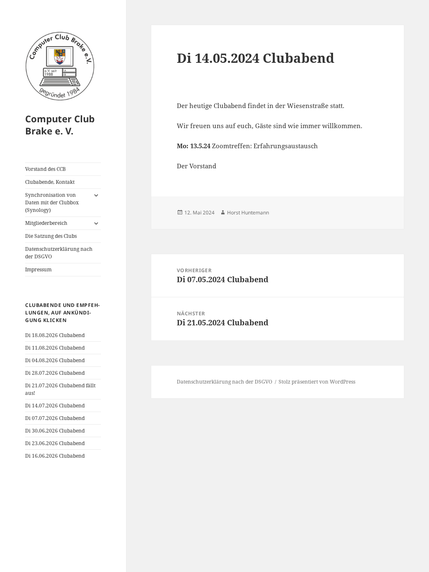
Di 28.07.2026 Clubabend (55, 372)
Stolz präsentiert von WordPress (317, 381)
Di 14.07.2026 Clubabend (55, 405)
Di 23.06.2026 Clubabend (55, 443)
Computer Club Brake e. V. (60, 124)
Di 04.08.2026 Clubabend (55, 360)
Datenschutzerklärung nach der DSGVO (59, 252)
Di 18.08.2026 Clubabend (55, 335)
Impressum (38, 269)
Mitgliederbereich (46, 223)
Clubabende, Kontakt (50, 182)
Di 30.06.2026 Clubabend (55, 430)
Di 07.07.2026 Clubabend (55, 418)
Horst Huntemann (248, 212)
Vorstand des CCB (45, 169)
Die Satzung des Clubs (51, 236)
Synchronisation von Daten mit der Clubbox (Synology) (52, 202)
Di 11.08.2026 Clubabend (55, 347)
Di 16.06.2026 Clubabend (55, 455)
